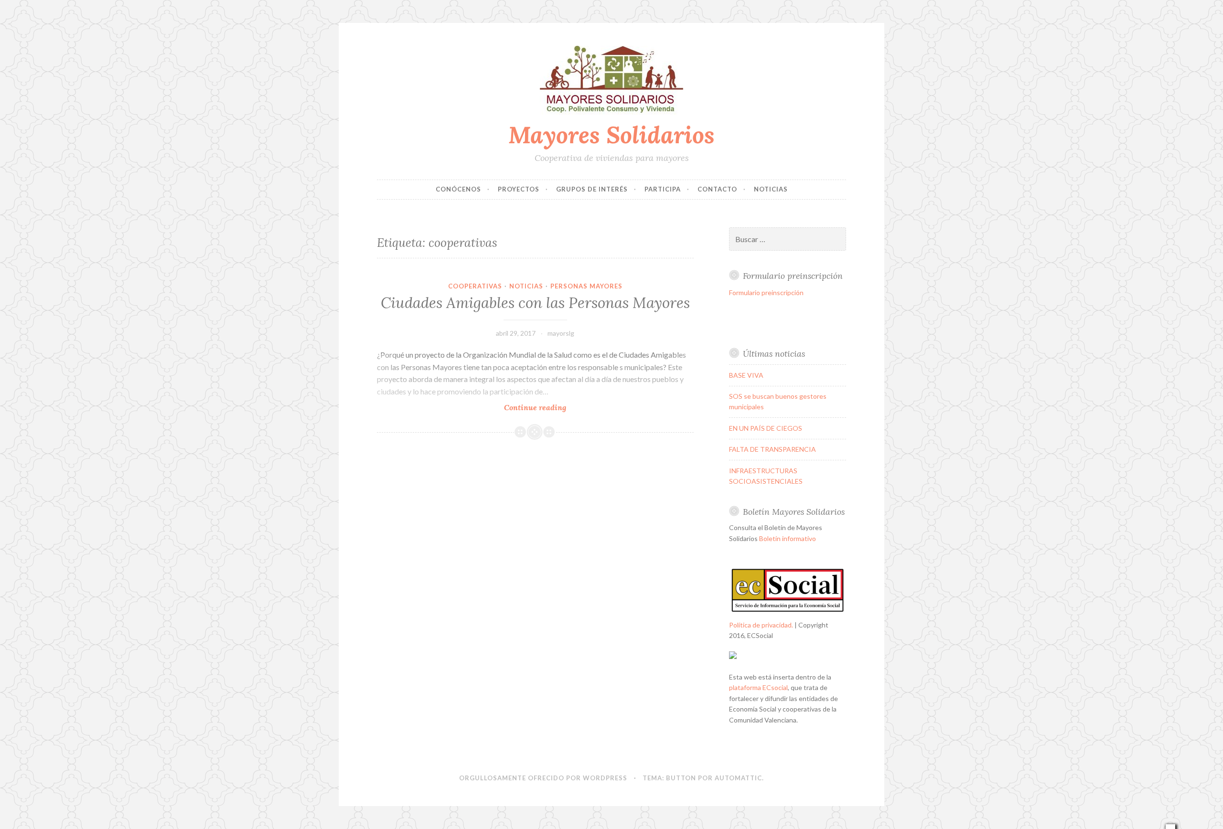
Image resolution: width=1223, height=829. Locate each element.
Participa (662, 189)
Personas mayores (586, 286)
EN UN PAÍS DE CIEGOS (765, 428)
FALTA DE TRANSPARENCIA (772, 449)
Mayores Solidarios (611, 134)
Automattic (738, 778)
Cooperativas (475, 286)
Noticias (771, 189)
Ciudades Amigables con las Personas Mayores (535, 302)
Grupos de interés (592, 189)
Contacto (717, 189)
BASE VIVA (746, 375)
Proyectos (518, 189)
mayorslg (560, 333)
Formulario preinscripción (766, 292)
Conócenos (458, 189)
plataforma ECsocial (758, 687)
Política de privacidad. (761, 625)
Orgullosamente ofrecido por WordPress (543, 778)
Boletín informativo (787, 538)
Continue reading (553, 407)
